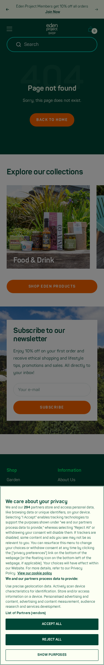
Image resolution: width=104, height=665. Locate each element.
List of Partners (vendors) (26, 613)
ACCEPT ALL (52, 624)
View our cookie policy (34, 573)
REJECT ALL (52, 639)
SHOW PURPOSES (52, 655)
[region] (52, 575)
